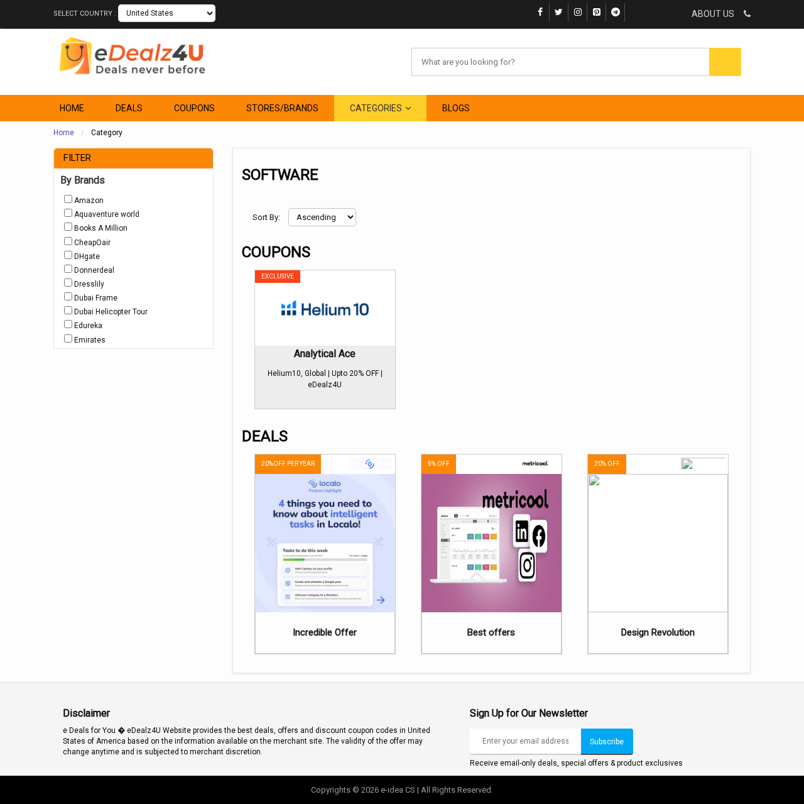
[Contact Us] (743, 14)
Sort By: (267, 217)
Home (63, 132)
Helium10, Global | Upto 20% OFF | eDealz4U (325, 379)
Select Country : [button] (85, 13)
